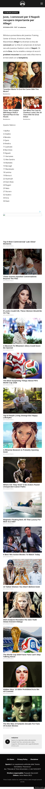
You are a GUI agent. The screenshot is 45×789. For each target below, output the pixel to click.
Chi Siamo (10, 759)
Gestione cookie (39, 787)
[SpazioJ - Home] (22, 3)
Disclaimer (34, 759)
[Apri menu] (42, 3)
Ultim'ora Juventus (11, 12)
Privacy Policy (22, 759)
